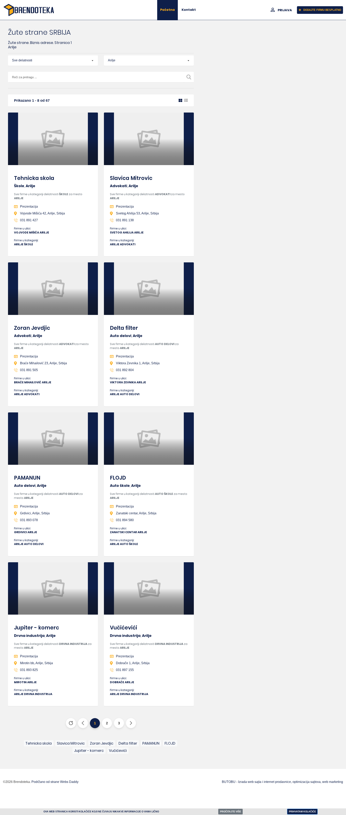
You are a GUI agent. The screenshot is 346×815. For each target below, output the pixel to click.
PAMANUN (27, 477)
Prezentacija (29, 206)
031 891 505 (29, 370)
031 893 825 (29, 670)
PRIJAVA (285, 10)
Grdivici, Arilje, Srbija (35, 513)
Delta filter (124, 328)
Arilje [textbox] (111, 60)
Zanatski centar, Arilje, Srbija (136, 513)
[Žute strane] (29, 10)
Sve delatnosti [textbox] (22, 60)
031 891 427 (29, 220)
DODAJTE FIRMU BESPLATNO (322, 9)
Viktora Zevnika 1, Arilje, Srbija (138, 363)
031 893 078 (29, 520)
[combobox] (53, 60)
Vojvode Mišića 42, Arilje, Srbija (42, 213)
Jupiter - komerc (36, 627)
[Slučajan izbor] (71, 723)
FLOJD (118, 477)
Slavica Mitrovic (131, 178)
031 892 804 (125, 370)
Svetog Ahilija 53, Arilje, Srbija (137, 213)
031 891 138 (125, 220)
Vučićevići (123, 627)
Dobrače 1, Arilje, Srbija (133, 663)
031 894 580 (125, 520)
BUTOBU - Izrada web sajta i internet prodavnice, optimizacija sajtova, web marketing (282, 782)
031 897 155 (125, 670)
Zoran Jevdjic (32, 328)
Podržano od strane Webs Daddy (54, 782)
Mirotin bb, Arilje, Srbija (36, 663)
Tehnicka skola (34, 178)
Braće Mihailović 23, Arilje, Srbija (43, 363)
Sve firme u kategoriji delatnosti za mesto (48, 196)
